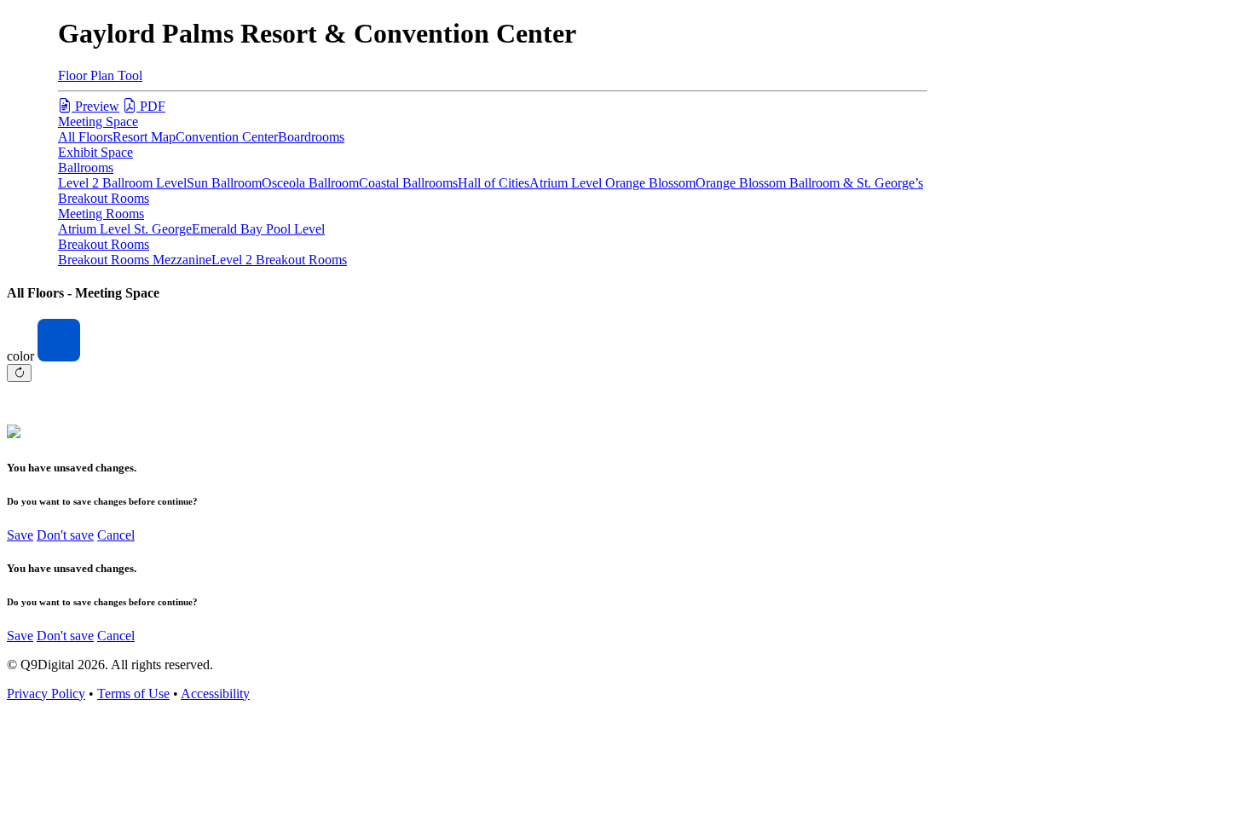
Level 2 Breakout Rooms (279, 259)
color (20, 356)
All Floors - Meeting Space (83, 293)
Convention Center (227, 137)
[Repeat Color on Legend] (19, 373)
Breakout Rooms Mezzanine (134, 259)
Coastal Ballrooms (408, 183)
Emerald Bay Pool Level (258, 229)
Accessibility (215, 693)
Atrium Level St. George (125, 229)
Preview (95, 106)
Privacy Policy (46, 693)
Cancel (116, 535)
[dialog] (626, 502)
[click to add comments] (493, 403)
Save (20, 535)
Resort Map (144, 137)
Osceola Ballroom (310, 183)
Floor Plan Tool (100, 75)
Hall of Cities (493, 183)
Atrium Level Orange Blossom (612, 183)
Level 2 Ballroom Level (122, 183)
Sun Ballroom (224, 183)
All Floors (85, 137)
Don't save (65, 535)
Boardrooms (311, 137)
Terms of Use (133, 693)
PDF (150, 106)
